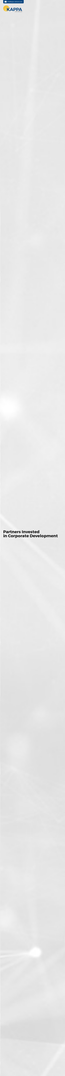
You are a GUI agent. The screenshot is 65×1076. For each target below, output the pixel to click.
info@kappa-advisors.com (13, 2)
